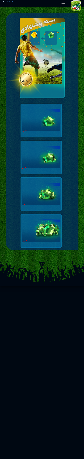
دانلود (63, 3)
